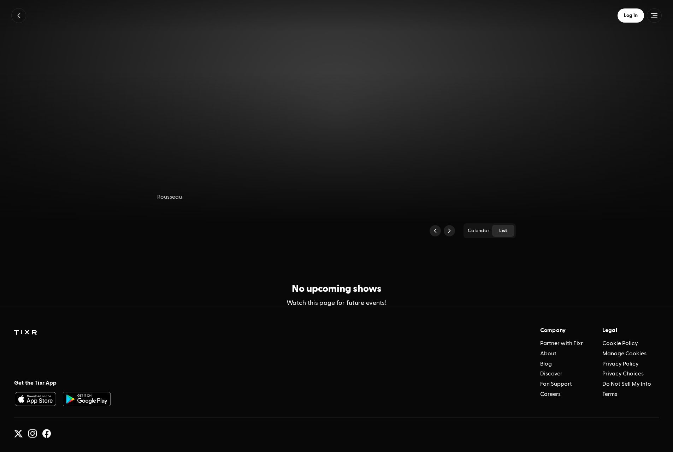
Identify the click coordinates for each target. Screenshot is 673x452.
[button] (18, 15)
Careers (550, 394)
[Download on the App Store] (35, 399)
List (503, 230)
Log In (631, 15)
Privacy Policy (620, 364)
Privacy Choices (623, 373)
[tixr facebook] (46, 433)
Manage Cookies (624, 353)
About (548, 353)
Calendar (478, 230)
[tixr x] (18, 433)
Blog (546, 364)
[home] (25, 333)
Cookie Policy (620, 343)
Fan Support (556, 384)
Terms (609, 394)
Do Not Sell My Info (626, 384)
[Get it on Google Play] (87, 399)
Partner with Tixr (561, 343)
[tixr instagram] (32, 433)
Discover (551, 373)
